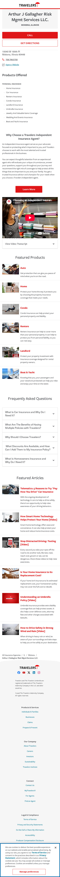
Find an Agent (30, 801)
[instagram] (40, 672)
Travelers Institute (30, 767)
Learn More (29, 189)
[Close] (55, 848)
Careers (30, 751)
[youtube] (24, 672)
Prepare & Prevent (30, 728)
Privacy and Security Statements (30, 825)
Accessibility (30, 835)
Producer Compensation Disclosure (30, 840)
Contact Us (30, 785)
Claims (30, 722)
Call (30, 35)
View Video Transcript (16, 243)
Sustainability (30, 762)
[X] (30, 672)
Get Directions (30, 43)
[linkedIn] (35, 672)
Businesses (30, 717)
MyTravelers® (30, 790)
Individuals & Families (30, 712)
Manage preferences (29, 871)
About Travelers (30, 746)
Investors (30, 756)
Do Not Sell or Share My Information (30, 830)
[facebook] (19, 672)
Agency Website (12, 65)
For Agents (30, 796)
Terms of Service (30, 819)
